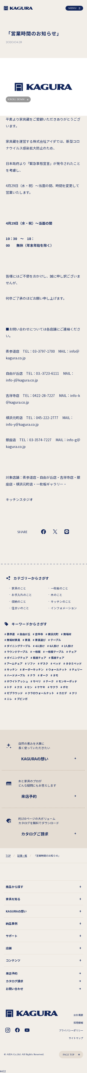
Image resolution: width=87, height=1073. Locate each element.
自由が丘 (25, 634)
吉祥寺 (39, 634)
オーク (44, 675)
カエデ (63, 693)
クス (19, 687)
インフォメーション (64, 608)
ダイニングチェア (17, 657)
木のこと (56, 595)
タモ (55, 675)
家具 (27, 640)
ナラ (32, 675)
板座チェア (39, 657)
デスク (44, 663)
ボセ (65, 687)
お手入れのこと (22, 595)
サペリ (37, 681)
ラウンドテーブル (17, 651)
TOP (8, 855)
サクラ (54, 687)
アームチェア (14, 663)
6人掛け (54, 646)
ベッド (57, 663)
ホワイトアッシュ (17, 681)
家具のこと (19, 588)
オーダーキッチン (33, 669)
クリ (74, 693)
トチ (9, 687)
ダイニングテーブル (18, 646)
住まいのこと (20, 608)
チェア (73, 651)
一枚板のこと (59, 588)
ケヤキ (41, 687)
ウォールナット (57, 669)
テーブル (56, 640)
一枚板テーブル (54, 651)
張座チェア (57, 657)
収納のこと (19, 601)
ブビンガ (22, 699)
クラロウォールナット (41, 693)
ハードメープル (16, 675)
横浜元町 (53, 634)
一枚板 (37, 651)
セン (29, 687)
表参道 (11, 634)
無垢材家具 (13, 640)
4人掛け (40, 646)
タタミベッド (74, 663)
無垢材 (67, 634)
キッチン (12, 669)
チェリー (77, 669)
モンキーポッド (67, 681)
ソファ (31, 663)
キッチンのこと (61, 601)
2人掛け (68, 646)
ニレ (9, 699)
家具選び (40, 640)
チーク (50, 681)
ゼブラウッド (15, 693)
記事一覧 (22, 855)
